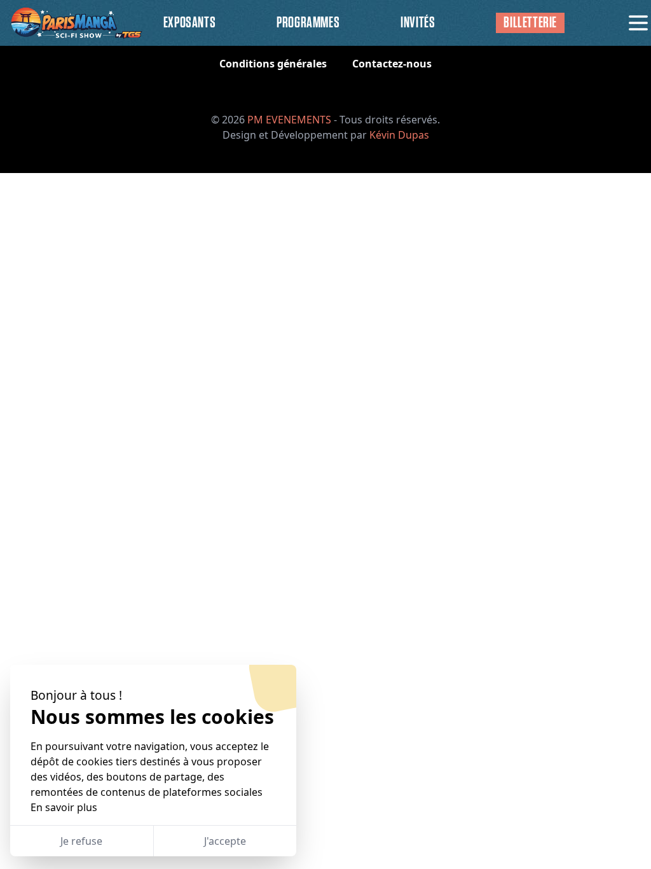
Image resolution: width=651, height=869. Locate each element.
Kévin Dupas (399, 135)
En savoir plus (64, 807)
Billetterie (530, 23)
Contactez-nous (392, 64)
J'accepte (225, 841)
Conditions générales (273, 64)
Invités (418, 23)
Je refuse (81, 841)
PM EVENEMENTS (289, 120)
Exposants (189, 23)
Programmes (308, 23)
